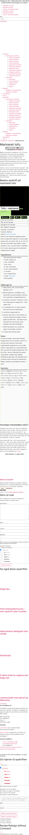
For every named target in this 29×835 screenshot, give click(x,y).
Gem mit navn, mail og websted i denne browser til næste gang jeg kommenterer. (14, 542)
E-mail (2, 528)
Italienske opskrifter (14, 57)
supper (19, 451)
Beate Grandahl (18, 149)
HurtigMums (3, 21)
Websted (2, 534)
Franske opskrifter (14, 63)
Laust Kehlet (3, 728)
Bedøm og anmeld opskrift (8, 813)
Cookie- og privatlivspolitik (10, 9)
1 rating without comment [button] (15, 492)
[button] (1, 211)
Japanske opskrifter (14, 75)
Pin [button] (18, 217)
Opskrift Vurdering (5, 546)
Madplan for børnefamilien (13, 90)
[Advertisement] (14, 37)
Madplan (5, 88)
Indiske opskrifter (14, 59)
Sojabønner (9, 488)
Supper (11, 86)
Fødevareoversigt (8, 7)
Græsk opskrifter (14, 61)
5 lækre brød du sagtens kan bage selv (14, 676)
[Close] (1, 763)
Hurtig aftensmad (14, 81)
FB (13, 217)
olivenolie (12, 276)
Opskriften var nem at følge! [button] (8, 789)
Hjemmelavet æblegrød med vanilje (14, 632)
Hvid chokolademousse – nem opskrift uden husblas (13, 610)
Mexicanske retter (14, 68)
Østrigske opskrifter (14, 72)
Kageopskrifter (13, 83)
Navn (2, 522)
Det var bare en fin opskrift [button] (7, 792)
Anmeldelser (6, 93)
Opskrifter (6, 54)
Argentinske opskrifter (15, 65)
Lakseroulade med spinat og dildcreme (14, 698)
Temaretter (9, 77)
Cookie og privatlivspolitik (7, 749)
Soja (2, 488)
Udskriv (20, 148)
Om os (5, 95)
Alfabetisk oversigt (8, 5)
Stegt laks (5, 589)
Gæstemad (12, 79)
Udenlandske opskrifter (12, 56)
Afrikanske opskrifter (15, 66)
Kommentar (3, 503)
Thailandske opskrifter (15, 70)
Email (25, 217)
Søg (1, 16)
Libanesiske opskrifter (15, 74)
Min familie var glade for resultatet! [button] (10, 791)
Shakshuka (5, 655)
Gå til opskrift (10, 148)
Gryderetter (12, 84)
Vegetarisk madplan (11, 92)
